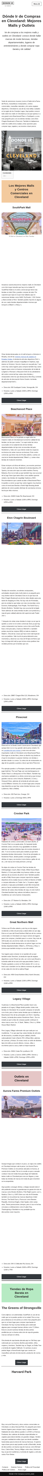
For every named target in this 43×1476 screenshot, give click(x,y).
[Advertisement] (21, 75)
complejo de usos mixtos (12, 750)
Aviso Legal (22, 1470)
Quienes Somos (16, 1467)
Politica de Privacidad (32, 1467)
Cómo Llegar (21, 400)
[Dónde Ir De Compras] (8, 3)
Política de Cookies (8, 1470)
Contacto (5, 1467)
